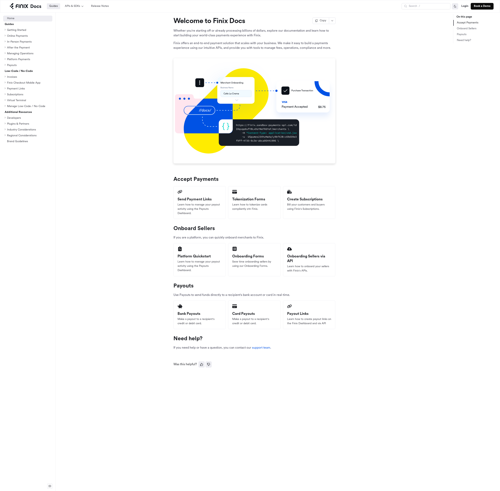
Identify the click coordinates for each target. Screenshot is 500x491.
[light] (455, 6)
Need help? (464, 40)
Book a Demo (482, 6)
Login (464, 6)
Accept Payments (467, 22)
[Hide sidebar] (49, 486)
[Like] (201, 364)
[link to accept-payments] (171, 179)
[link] (27, 106)
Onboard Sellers (466, 28)
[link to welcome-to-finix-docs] (171, 21)
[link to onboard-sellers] (171, 228)
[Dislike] (208, 364)
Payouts (461, 34)
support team (261, 347)
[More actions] (332, 20)
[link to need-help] (171, 338)
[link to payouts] (171, 286)
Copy (323, 20)
